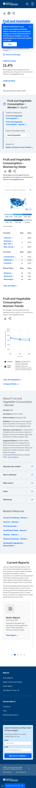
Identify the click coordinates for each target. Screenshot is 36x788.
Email (6, 747)
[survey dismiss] (22, 785)
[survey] (2, 785)
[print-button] (9, 13)
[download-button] (4, 13)
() (13, 457)
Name (6, 740)
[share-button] (13, 13)
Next (10, 44)
